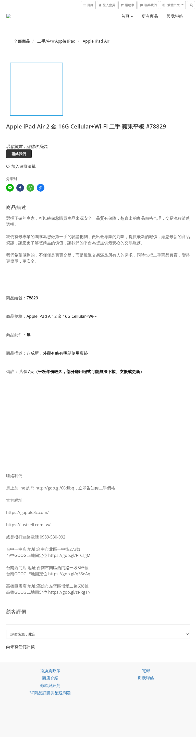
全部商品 (22, 41)
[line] (10, 188)
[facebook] (20, 188)
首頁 (125, 16)
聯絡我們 (19, 153)
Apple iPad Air (96, 41)
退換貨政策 (50, 670)
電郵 (146, 670)
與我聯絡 (175, 16)
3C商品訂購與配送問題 (50, 693)
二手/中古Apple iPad (56, 41)
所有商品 (150, 16)
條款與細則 (50, 685)
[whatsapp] (30, 188)
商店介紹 (50, 678)
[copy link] (40, 188)
